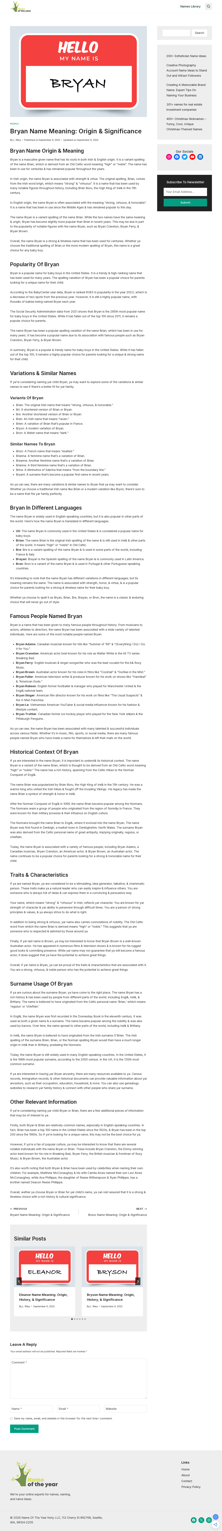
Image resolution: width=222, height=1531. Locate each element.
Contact (186, 1481)
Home (185, 1469)
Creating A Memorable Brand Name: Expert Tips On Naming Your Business (186, 90)
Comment (19, 1362)
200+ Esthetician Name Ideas (186, 56)
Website (111, 1408)
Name (17, 1408)
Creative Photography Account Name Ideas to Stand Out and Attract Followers (186, 70)
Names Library (190, 6)
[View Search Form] (208, 6)
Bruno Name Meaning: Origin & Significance (117, 1212)
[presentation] (44, 1266)
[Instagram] (209, 1520)
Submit (185, 202)
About (185, 1475)
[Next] (137, 1281)
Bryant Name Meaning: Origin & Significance (40, 1212)
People (14, 123)
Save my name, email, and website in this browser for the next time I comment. (63, 1418)
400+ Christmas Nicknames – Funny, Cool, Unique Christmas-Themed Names (186, 124)
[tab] (72, 1319)
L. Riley (17, 140)
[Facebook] (194, 1520)
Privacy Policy (191, 1487)
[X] (201, 1520)
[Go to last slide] (19, 1281)
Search (199, 33)
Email (63, 1408)
